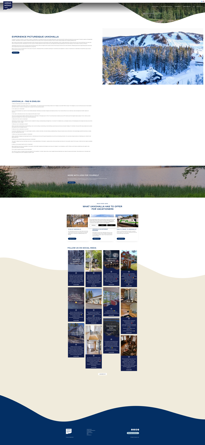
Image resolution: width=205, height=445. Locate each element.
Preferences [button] (107, 222)
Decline (102, 225)
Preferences (94, 225)
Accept (111, 225)
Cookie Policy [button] (111, 221)
